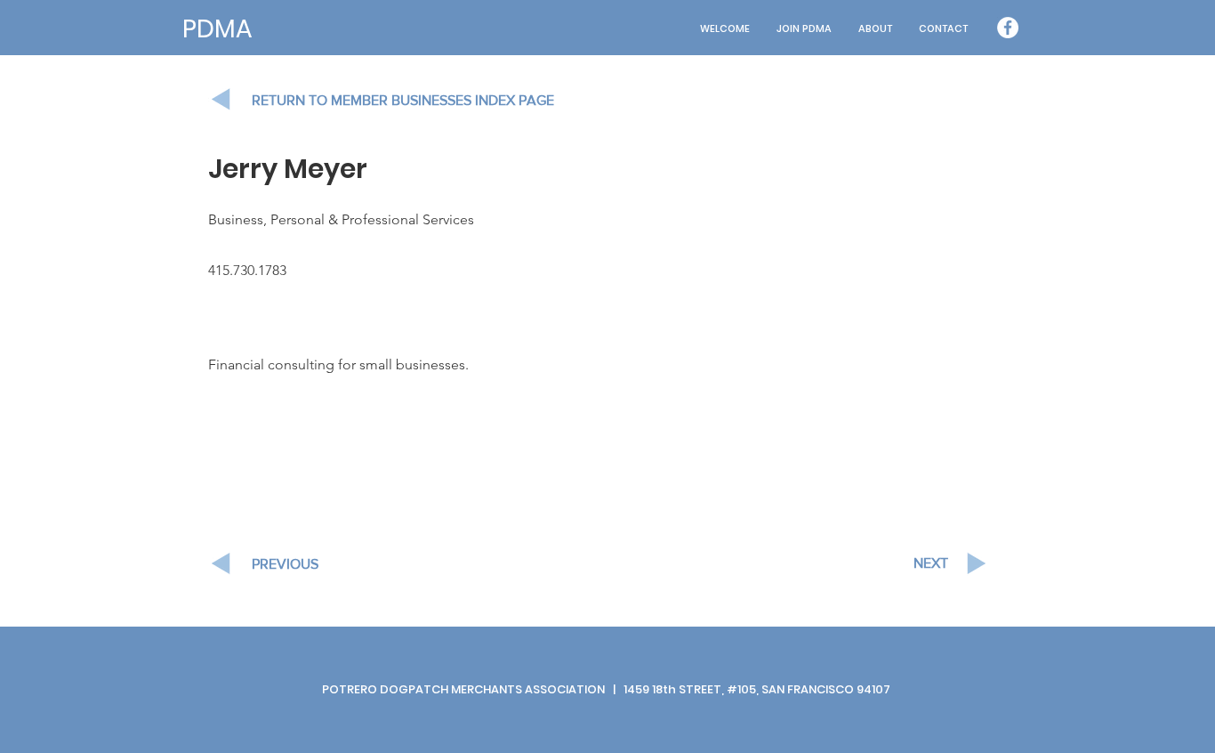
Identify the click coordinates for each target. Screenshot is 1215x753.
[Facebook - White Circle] (1007, 27)
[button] (875, 29)
